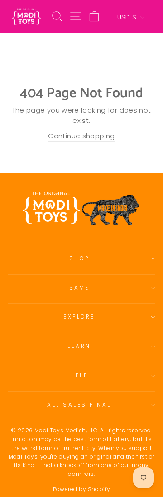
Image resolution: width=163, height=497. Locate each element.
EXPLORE (79, 316)
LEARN (79, 346)
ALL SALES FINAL (79, 404)
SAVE (79, 287)
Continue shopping (81, 136)
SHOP (79, 258)
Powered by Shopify (81, 489)
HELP (79, 375)
